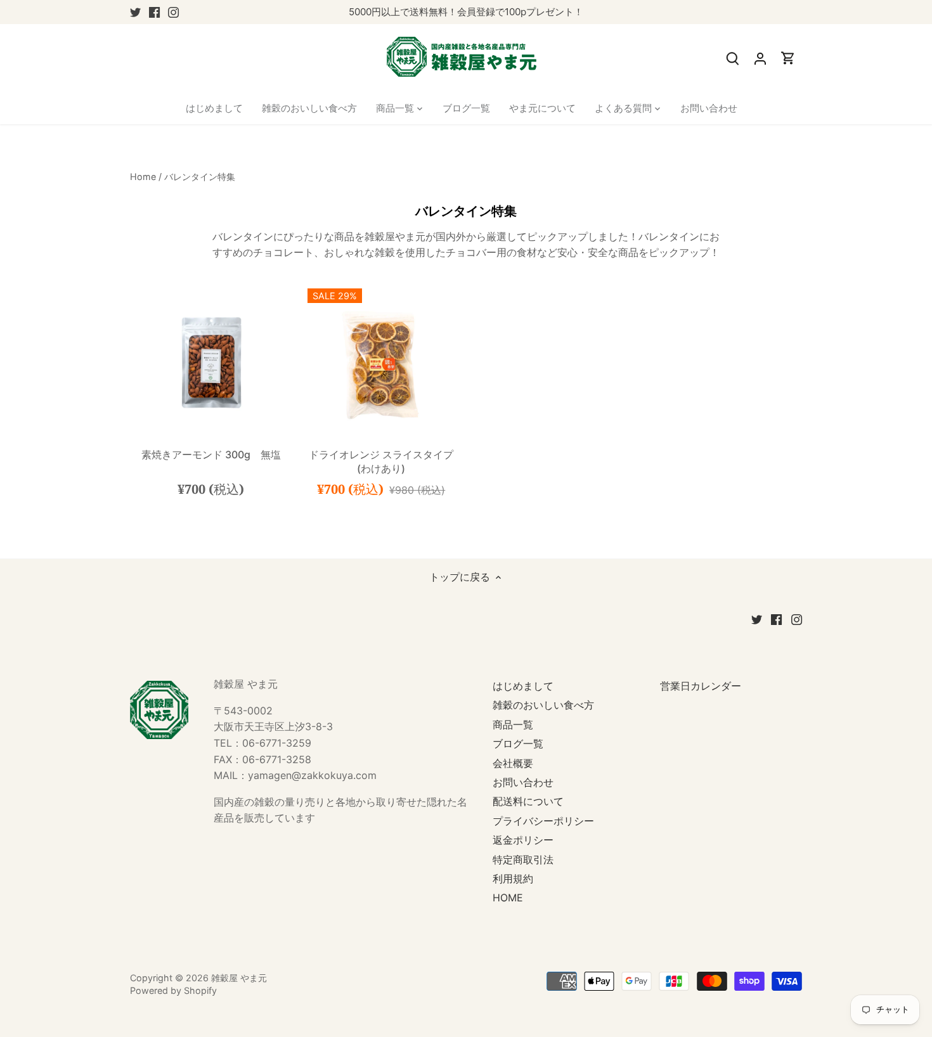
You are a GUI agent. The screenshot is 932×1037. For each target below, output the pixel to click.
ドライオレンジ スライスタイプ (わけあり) (381, 461)
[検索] (732, 58)
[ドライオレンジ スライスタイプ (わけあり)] (381, 362)
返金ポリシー (523, 840)
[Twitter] (135, 12)
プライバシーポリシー (543, 821)
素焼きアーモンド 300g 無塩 (211, 454)
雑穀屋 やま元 (239, 977)
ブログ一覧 (518, 743)
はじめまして (523, 686)
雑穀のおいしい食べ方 (543, 705)
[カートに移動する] (788, 58)
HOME (508, 897)
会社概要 (513, 763)
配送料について (528, 801)
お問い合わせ (523, 782)
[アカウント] (760, 58)
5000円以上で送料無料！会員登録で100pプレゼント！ (466, 12)
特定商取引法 (523, 859)
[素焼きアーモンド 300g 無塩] (211, 362)
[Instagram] (173, 12)
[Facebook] (154, 12)
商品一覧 (513, 724)
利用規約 (513, 878)
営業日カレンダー (700, 686)
